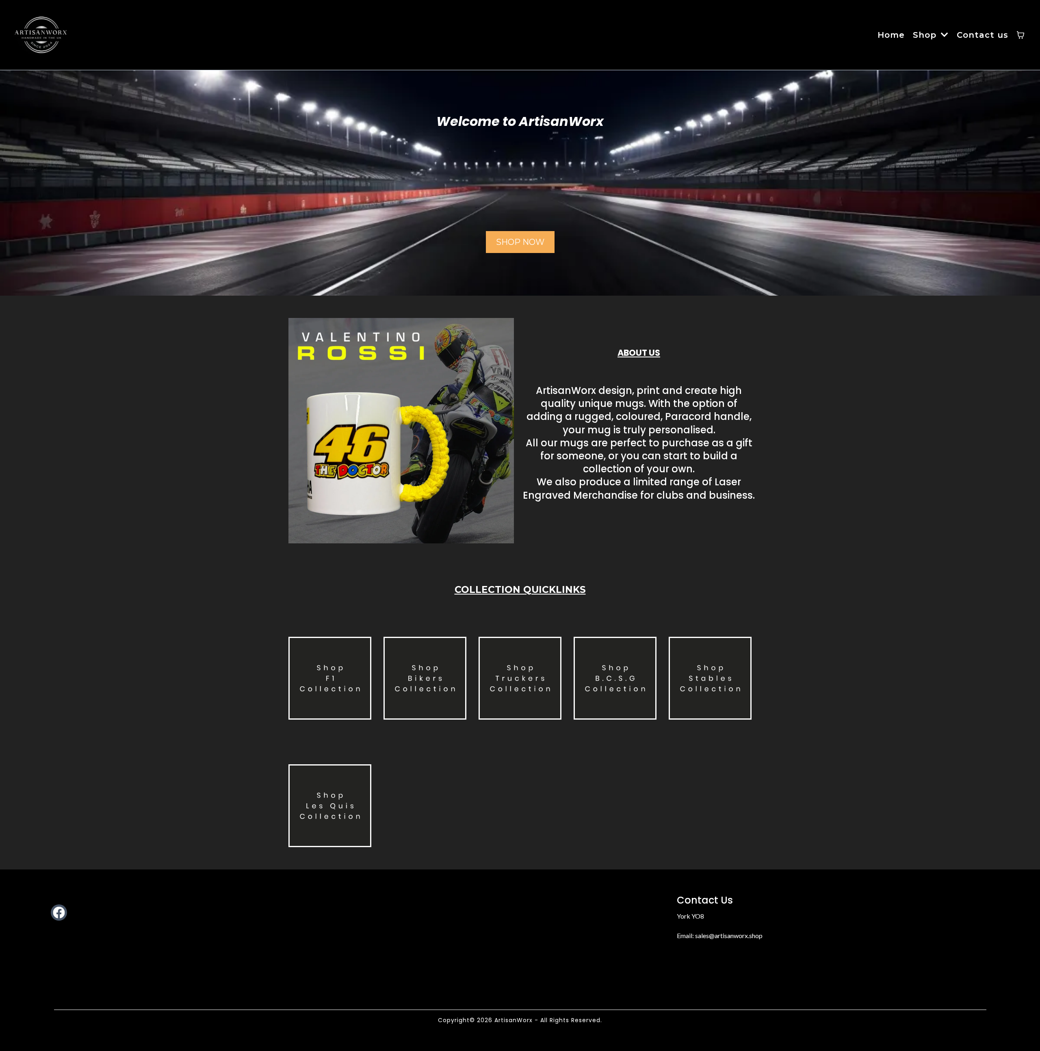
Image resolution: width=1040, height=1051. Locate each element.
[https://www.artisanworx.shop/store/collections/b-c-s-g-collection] (615, 678)
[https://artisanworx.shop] (41, 34)
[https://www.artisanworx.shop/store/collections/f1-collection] (329, 678)
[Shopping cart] (1020, 35)
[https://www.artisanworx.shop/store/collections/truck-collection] (520, 678)
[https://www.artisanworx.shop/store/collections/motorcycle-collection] (425, 678)
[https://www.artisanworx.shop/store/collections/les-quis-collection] (329, 805)
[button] (944, 35)
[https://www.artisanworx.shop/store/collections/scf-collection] (710, 678)
